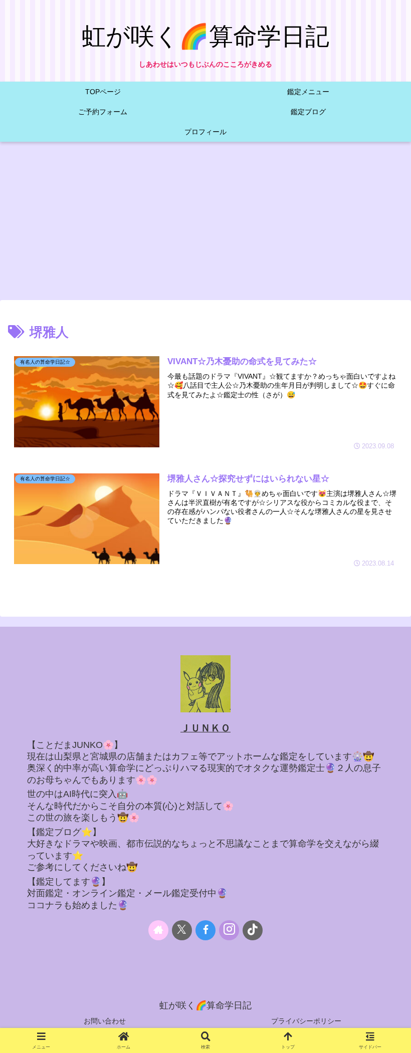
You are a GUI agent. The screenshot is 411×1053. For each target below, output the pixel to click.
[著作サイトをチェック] (158, 930)
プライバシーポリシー (306, 1021)
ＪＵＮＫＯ (205, 727)
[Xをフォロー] (182, 930)
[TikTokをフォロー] (253, 930)
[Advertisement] (205, 224)
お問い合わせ (105, 1021)
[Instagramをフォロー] (229, 930)
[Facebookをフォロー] (205, 930)
